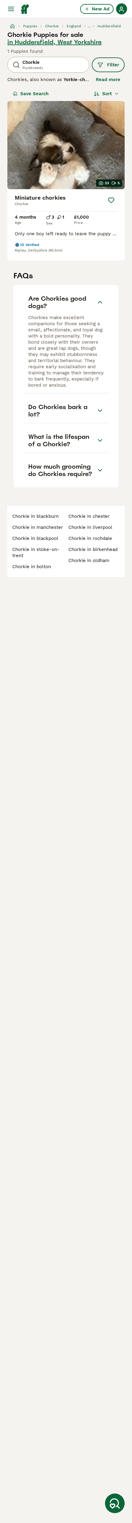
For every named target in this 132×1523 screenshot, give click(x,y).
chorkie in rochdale (90, 538)
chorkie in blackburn (35, 516)
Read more (108, 79)
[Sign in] (121, 8)
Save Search (34, 93)
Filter (113, 65)
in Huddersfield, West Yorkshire (54, 42)
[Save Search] (115, 1503)
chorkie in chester (89, 516)
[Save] (111, 200)
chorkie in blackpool (35, 538)
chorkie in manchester (37, 527)
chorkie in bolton (31, 566)
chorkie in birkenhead (93, 549)
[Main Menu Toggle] (11, 9)
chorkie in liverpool (90, 527)
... (89, 26)
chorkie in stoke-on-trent (36, 552)
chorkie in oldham (88, 560)
